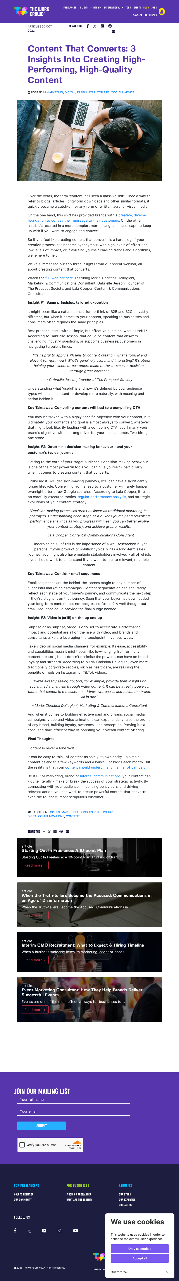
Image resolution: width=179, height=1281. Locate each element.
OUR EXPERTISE (127, 1199)
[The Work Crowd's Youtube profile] (75, 1231)
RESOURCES (151, 15)
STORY (127, 7)
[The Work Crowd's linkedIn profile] (44, 1231)
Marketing (55, 92)
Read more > (35, 865)
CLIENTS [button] (84, 7)
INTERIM (97, 7)
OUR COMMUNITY (23, 1199)
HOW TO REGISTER (23, 1194)
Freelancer (86, 92)
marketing (70, 812)
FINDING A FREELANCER (79, 1194)
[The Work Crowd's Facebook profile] (15, 1231)
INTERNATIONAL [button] (112, 7)
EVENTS (137, 7)
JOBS (154, 7)
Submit (41, 1125)
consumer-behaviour (96, 812)
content (73, 816)
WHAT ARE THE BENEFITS (80, 1199)
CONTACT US (125, 1205)
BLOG (146, 7)
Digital (70, 92)
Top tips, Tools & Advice (115, 92)
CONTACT (137, 15)
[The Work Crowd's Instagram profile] (59, 1231)
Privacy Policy (101, 1269)
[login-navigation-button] (162, 11)
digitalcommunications (46, 816)
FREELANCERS (71, 7)
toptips (54, 812)
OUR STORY (125, 1194)
